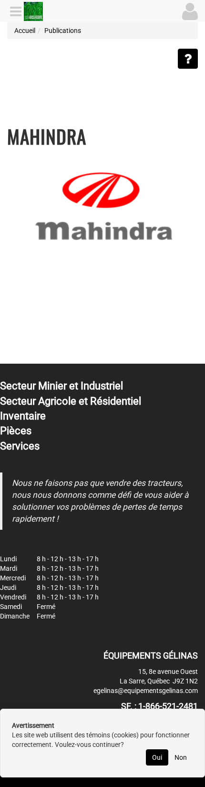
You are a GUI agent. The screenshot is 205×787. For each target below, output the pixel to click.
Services (20, 446)
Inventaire (23, 416)
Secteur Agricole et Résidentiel (70, 401)
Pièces (15, 431)
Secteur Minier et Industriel (61, 386)
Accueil (24, 30)
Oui (157, 757)
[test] (102, 204)
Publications (62, 30)
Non (180, 757)
